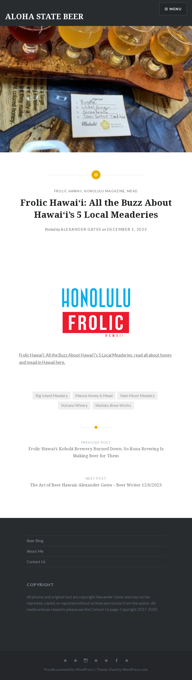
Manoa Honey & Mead (93, 395)
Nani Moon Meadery (137, 395)
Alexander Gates (81, 229)
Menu (176, 9)
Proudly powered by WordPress (69, 669)
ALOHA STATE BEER (44, 16)
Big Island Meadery (52, 395)
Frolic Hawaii (68, 191)
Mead (132, 191)
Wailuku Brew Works (113, 405)
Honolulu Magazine (104, 191)
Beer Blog (35, 540)
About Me (35, 551)
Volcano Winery (74, 405)
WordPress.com (135, 669)
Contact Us (36, 561)
